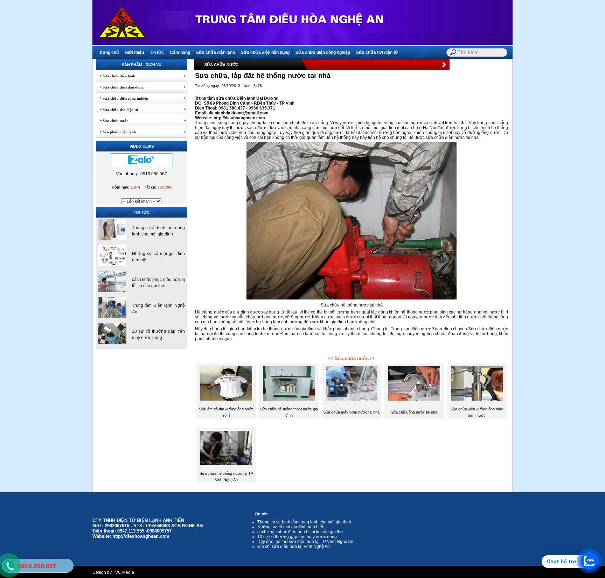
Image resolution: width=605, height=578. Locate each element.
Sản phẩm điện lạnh (116, 132)
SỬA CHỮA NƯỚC (221, 65)
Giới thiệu (134, 52)
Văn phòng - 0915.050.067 (141, 173)
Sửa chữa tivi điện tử (377, 52)
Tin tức (157, 52)
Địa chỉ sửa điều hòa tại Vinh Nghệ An (293, 546)
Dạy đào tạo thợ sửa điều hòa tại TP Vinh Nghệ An (305, 541)
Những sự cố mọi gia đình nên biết (290, 526)
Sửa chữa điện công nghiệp (322, 52)
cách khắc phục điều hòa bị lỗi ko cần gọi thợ (300, 531)
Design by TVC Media (113, 572)
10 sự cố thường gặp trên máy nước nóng (297, 536)
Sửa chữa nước (112, 121)
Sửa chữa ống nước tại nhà (414, 412)
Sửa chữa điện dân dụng (265, 52)
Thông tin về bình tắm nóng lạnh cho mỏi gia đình (304, 522)
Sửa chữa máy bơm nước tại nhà (351, 412)
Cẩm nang (180, 52)
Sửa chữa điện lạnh (215, 52)
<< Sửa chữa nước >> (352, 358)
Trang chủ (109, 52)
